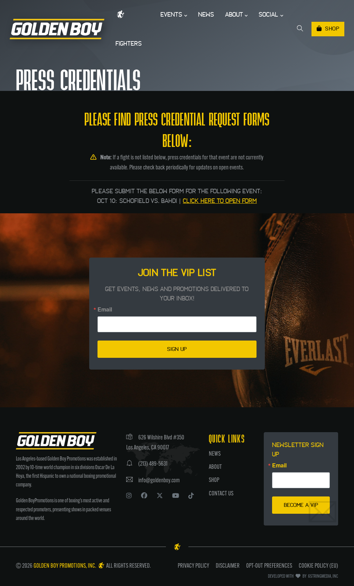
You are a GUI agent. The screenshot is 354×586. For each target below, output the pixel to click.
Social (268, 14)
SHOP (332, 28)
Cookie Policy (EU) (318, 566)
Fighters (128, 43)
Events (171, 14)
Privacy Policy (193, 566)
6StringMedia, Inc (322, 576)
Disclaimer (228, 566)
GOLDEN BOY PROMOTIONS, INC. (65, 566)
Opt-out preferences (269, 566)
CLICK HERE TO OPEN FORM (220, 201)
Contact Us (221, 494)
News (206, 14)
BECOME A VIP (301, 505)
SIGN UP (177, 349)
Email (104, 309)
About (234, 14)
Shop (214, 480)
